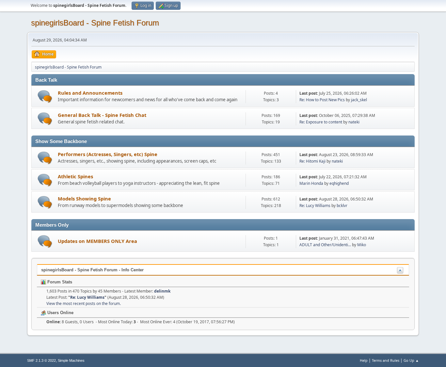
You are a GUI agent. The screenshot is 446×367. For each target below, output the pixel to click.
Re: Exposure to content (321, 122)
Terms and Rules (385, 360)
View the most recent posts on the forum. (83, 303)
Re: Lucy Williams (314, 205)
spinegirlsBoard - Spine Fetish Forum (95, 22)
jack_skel (359, 100)
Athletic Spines (75, 176)
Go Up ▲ (411, 360)
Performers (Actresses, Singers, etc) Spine (107, 154)
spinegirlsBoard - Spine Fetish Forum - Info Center (92, 269)
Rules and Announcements (90, 92)
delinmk (162, 291)
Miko (361, 244)
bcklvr (342, 205)
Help (364, 360)
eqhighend (339, 183)
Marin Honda (311, 183)
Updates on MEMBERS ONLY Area (97, 241)
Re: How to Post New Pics (322, 100)
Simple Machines (71, 360)
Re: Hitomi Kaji (312, 161)
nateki (353, 122)
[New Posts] (45, 96)
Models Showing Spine (84, 198)
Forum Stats (59, 281)
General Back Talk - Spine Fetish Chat (102, 115)
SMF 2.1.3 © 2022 (41, 360)
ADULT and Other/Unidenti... (325, 244)
